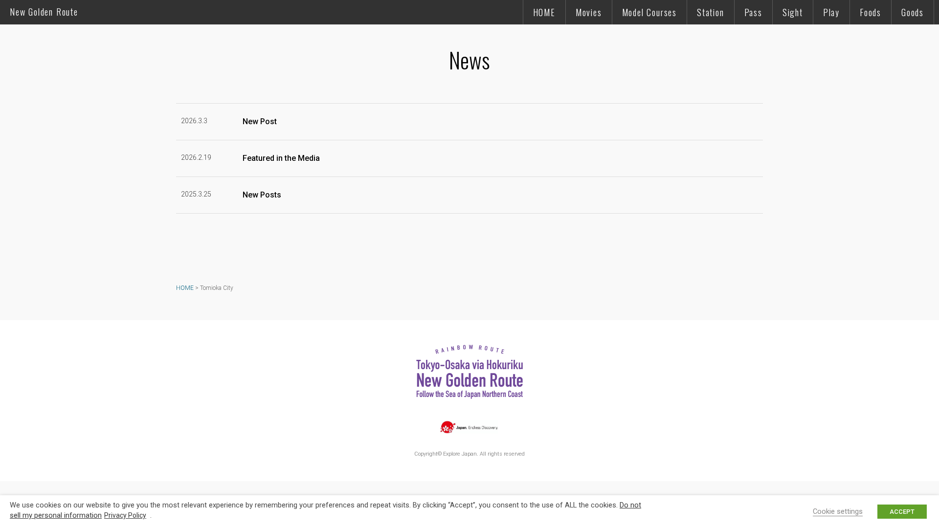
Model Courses (649, 12)
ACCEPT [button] (902, 511)
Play (831, 12)
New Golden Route (44, 11)
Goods (912, 12)
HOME (544, 12)
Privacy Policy (125, 515)
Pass (753, 12)
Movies (589, 12)
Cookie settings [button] (838, 511)
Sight (792, 12)
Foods (870, 12)
